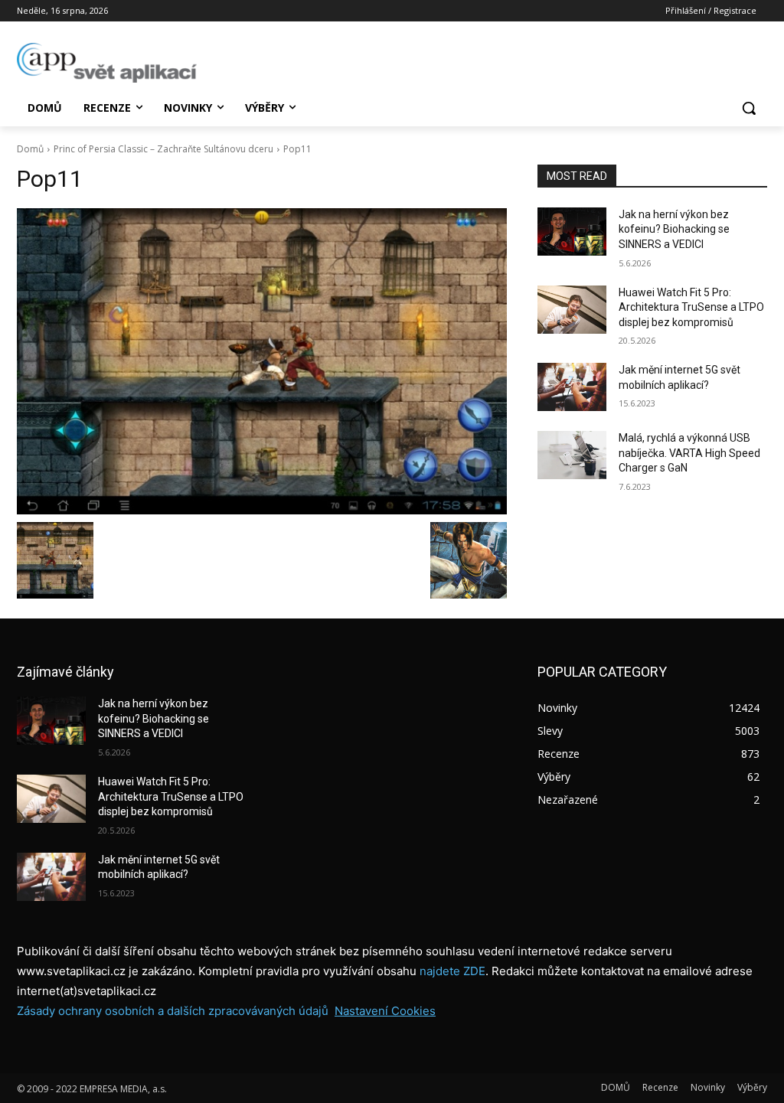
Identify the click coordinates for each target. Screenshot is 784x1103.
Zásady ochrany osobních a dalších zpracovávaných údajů (172, 1010)
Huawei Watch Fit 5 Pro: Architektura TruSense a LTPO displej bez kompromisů (691, 307)
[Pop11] (262, 361)
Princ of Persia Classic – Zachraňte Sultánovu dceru (163, 148)
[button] (748, 108)
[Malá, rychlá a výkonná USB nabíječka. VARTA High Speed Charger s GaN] (571, 455)
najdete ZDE (452, 971)
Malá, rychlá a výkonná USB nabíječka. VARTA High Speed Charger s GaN (689, 453)
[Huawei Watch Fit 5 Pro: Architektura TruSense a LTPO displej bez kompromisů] (571, 310)
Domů (30, 148)
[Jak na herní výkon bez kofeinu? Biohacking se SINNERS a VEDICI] (571, 231)
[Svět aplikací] (107, 63)
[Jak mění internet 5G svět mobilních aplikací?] (571, 387)
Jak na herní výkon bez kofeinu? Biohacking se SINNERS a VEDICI (674, 229)
